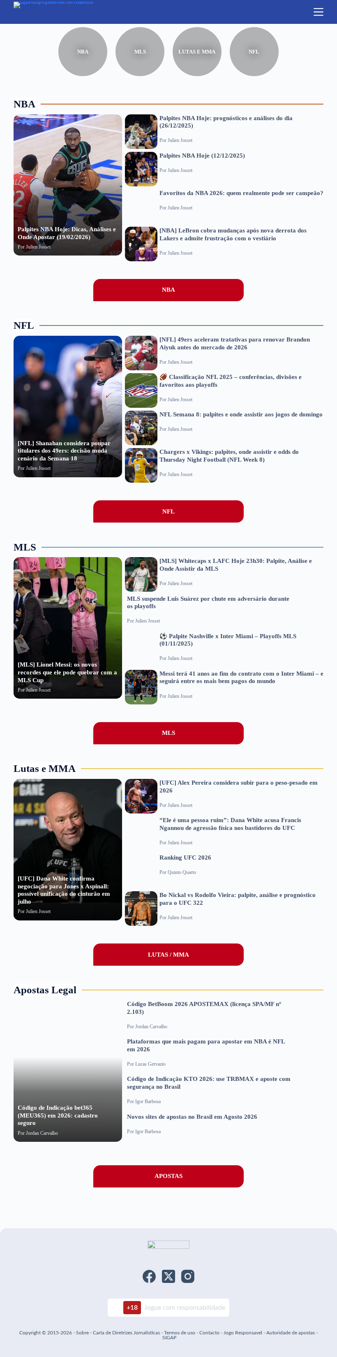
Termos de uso (179, 1332)
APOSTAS (168, 1176)
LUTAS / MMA (168, 954)
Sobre (82, 1332)
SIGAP (169, 1337)
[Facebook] (149, 1276)
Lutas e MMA (196, 51)
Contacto (209, 1332)
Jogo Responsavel (243, 1332)
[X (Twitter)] (168, 1276)
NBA (82, 51)
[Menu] (318, 12)
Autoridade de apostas (290, 1332)
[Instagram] (187, 1276)
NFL (254, 51)
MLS (140, 51)
